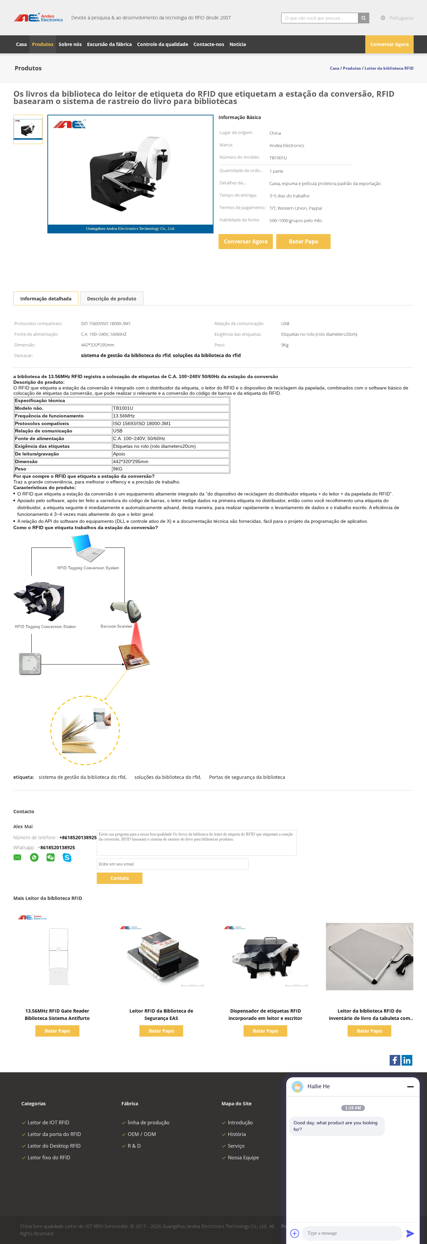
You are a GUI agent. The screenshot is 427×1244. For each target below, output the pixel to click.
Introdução (240, 1122)
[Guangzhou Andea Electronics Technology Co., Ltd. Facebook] (395, 1060)
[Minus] (410, 1087)
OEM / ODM (142, 1134)
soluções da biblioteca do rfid (167, 777)
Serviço (236, 1145)
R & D (134, 1145)
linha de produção (148, 1122)
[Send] (410, 1233)
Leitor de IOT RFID (48, 1122)
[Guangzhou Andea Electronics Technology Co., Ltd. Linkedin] (407, 1060)
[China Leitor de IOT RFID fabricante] (38, 17)
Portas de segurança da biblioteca (247, 777)
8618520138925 (57, 847)
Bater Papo (303, 241)
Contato (119, 878)
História (237, 1134)
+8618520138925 (78, 837)
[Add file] (295, 1233)
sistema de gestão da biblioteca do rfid (82, 777)
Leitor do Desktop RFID (54, 1145)
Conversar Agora (389, 44)
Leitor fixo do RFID (49, 1157)
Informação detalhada (45, 298)
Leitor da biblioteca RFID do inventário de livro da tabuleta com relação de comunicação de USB (369, 1018)
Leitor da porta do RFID (54, 1134)
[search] (363, 18)
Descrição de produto (111, 298)
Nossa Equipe (243, 1157)
